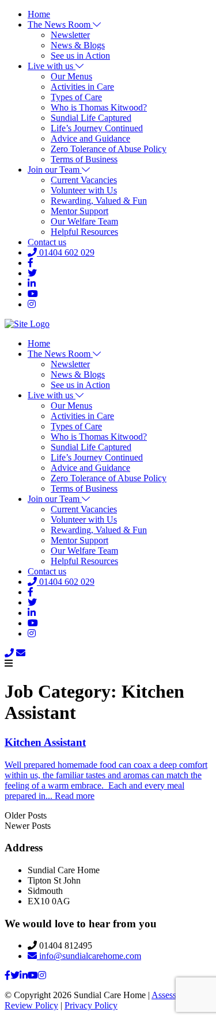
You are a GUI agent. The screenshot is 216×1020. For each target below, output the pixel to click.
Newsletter (70, 35)
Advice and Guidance (90, 138)
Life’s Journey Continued (97, 128)
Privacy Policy (91, 1005)
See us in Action (80, 55)
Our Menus (71, 76)
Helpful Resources (84, 232)
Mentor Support (79, 211)
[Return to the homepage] (27, 324)
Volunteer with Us (84, 190)
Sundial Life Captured (91, 118)
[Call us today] (9, 653)
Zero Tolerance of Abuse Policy (108, 149)
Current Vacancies (84, 180)
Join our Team (55, 169)
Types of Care (76, 97)
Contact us (47, 242)
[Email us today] (20, 653)
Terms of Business (84, 159)
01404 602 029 (65, 252)
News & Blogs (78, 45)
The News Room (60, 24)
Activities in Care (82, 87)
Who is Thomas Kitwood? (99, 107)
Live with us (51, 66)
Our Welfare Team (84, 221)
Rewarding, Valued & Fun (99, 200)
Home (39, 14)
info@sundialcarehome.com (89, 956)
